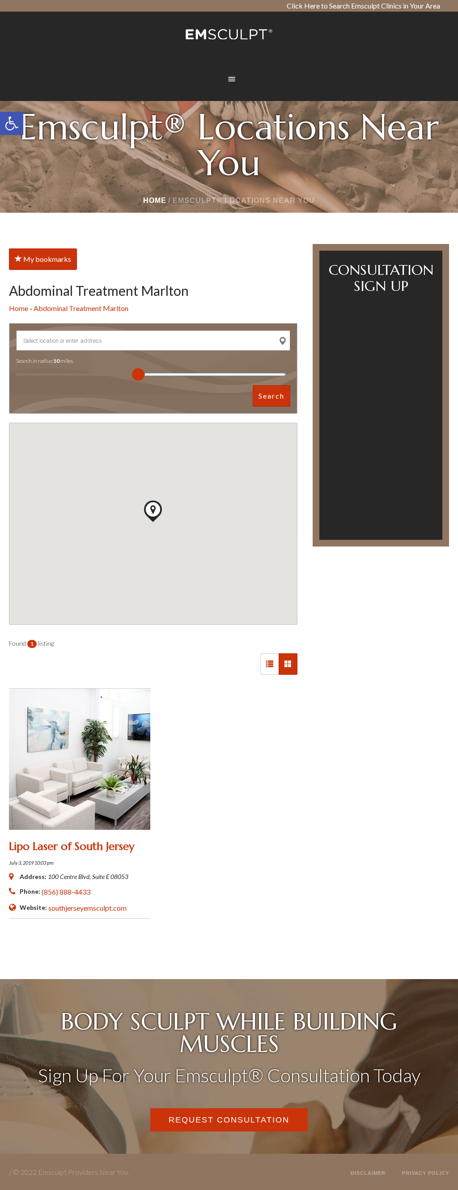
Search (271, 395)
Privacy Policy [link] (425, 1173)
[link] (11, 123)
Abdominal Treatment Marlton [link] (81, 308)
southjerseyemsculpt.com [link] (87, 908)
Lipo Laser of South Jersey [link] (71, 846)
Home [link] (154, 200)
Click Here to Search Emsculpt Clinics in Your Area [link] (363, 5)
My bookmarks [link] (46, 259)
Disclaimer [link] (368, 1173)
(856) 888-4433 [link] (66, 891)
